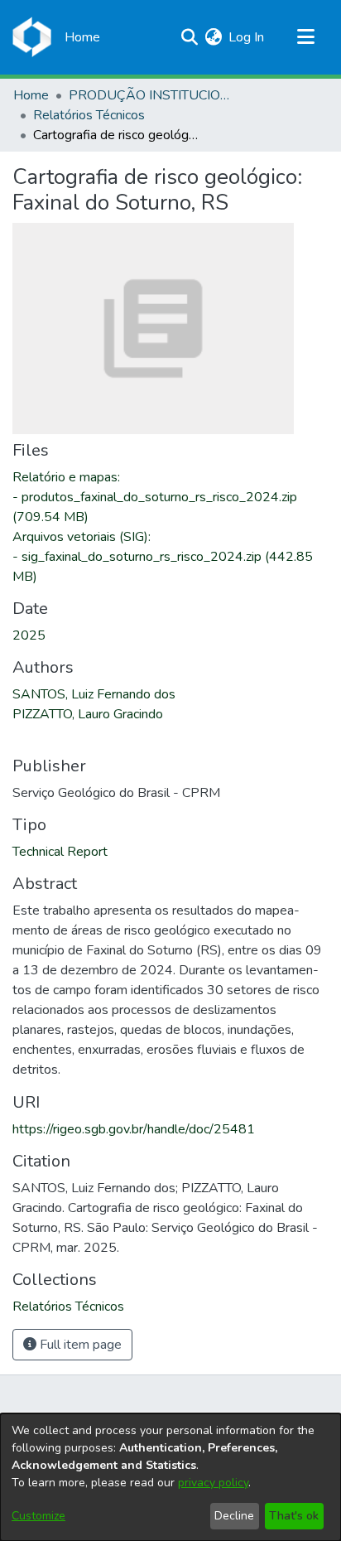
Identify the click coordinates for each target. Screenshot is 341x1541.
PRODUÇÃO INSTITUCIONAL (151, 95)
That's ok (294, 1516)
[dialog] (170, 1477)
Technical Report (60, 852)
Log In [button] (247, 37)
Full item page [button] (79, 1345)
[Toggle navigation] (305, 37)
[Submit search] (189, 37)
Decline (234, 1516)
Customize (38, 1516)
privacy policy (213, 1482)
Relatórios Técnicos (89, 115)
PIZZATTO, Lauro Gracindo (87, 714)
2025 (29, 635)
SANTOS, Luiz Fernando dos (93, 694)
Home (31, 95)
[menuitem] (213, 37)
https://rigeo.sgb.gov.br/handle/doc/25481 (133, 1129)
